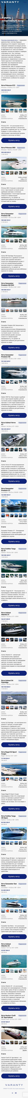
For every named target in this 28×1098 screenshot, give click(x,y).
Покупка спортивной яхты (9, 40)
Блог (25, 2)
